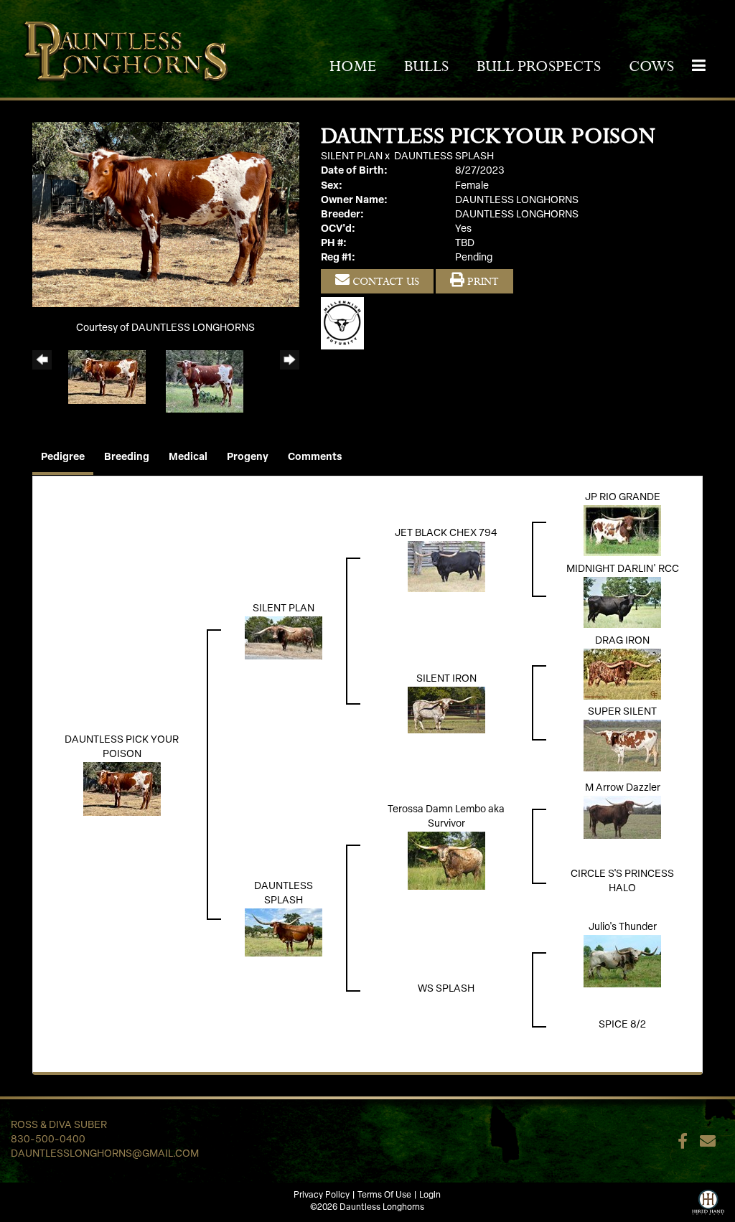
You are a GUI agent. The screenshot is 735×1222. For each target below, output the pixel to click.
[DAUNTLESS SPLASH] (283, 932)
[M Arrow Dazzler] (622, 817)
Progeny (247, 457)
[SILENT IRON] (446, 710)
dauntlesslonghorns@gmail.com (105, 1154)
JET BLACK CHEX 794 (446, 533)
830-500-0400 (48, 1139)
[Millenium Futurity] (346, 324)
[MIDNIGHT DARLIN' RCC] (622, 602)
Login (430, 1195)
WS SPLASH (446, 989)
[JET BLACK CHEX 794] (446, 566)
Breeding (126, 457)
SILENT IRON (446, 679)
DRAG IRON (622, 641)
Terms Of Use (384, 1195)
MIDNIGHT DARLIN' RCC (622, 569)
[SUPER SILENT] (622, 746)
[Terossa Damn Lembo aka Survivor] (446, 860)
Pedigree (63, 457)
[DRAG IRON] (622, 674)
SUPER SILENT (622, 712)
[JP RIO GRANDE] (622, 530)
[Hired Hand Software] (708, 1200)
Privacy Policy (322, 1195)
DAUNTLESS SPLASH (444, 156)
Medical (188, 457)
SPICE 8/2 (622, 1025)
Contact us (384, 281)
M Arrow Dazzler (622, 788)
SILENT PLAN (352, 156)
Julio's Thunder (623, 927)
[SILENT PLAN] (283, 638)
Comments (315, 457)
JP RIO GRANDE (622, 497)
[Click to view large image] (165, 215)
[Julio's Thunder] (622, 961)
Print (481, 281)
